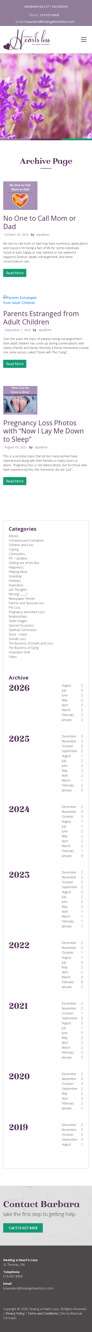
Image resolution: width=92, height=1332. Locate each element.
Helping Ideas (18, 572)
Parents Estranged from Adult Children (41, 317)
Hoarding (15, 576)
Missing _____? (18, 594)
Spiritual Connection (23, 630)
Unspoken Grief (19, 652)
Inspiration (16, 585)
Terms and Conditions (43, 1313)
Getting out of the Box (24, 563)
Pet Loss (15, 607)
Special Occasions (21, 625)
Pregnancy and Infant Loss (27, 612)
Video (13, 657)
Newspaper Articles (22, 598)
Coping (13, 549)
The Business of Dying (24, 648)
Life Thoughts (18, 590)
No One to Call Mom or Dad (39, 222)
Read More (15, 273)
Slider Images (18, 621)
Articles (14, 536)
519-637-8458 (49, 15)
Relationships (18, 616)
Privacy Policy (15, 1313)
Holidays (15, 581)
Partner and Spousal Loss (26, 603)
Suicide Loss (17, 639)
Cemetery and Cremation (26, 540)
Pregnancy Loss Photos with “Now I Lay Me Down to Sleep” (43, 431)
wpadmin (43, 234)
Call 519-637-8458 (23, 1228)
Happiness (16, 567)
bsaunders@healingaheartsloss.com (50, 22)
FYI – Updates (18, 558)
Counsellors (17, 554)
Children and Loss (21, 545)
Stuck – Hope (18, 634)
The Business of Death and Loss (31, 643)
